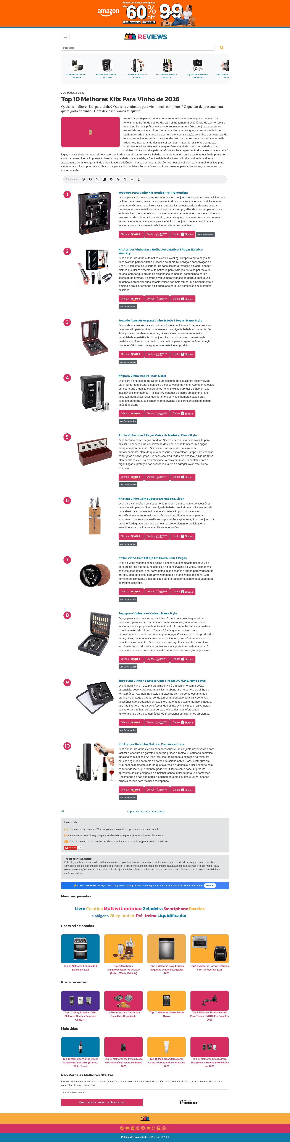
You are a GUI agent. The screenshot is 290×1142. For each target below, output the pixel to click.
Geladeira (152, 908)
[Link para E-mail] (148, 1128)
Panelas (197, 908)
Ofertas (125, 234)
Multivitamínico (123, 908)
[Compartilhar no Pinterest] (118, 179)
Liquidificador (172, 915)
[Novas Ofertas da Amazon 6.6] (145, 13)
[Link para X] (132, 1128)
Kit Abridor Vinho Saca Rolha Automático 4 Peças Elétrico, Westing (161, 251)
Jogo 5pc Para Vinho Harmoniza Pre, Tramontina (153, 192)
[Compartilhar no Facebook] (90, 179)
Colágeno (100, 915)
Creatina (94, 908)
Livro (80, 908)
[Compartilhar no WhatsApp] (83, 179)
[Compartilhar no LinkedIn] (104, 179)
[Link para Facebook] (143, 1128)
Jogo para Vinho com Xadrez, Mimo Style (148, 613)
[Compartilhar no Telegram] (111, 179)
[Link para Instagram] (137, 1128)
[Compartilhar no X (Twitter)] (97, 179)
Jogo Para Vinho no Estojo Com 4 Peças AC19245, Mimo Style (162, 680)
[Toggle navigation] (65, 36)
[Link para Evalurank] (168, 1128)
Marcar (210, 885)
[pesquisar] (223, 47)
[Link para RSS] (153, 1128)
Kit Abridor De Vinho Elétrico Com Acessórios (151, 744)
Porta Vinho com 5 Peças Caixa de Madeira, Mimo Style (158, 435)
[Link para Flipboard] (158, 1128)
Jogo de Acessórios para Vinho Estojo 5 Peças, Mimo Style (160, 320)
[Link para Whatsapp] (164, 1128)
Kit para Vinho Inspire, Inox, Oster (142, 376)
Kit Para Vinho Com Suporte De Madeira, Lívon (151, 498)
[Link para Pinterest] (122, 1128)
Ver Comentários (205, 234)
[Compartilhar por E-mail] (132, 179)
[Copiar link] (139, 179)
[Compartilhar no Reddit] (125, 179)
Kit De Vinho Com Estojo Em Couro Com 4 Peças (153, 558)
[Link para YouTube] (127, 1128)
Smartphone (175, 908)
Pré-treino (146, 915)
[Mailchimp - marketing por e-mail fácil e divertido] (188, 1104)
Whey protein (122, 915)
